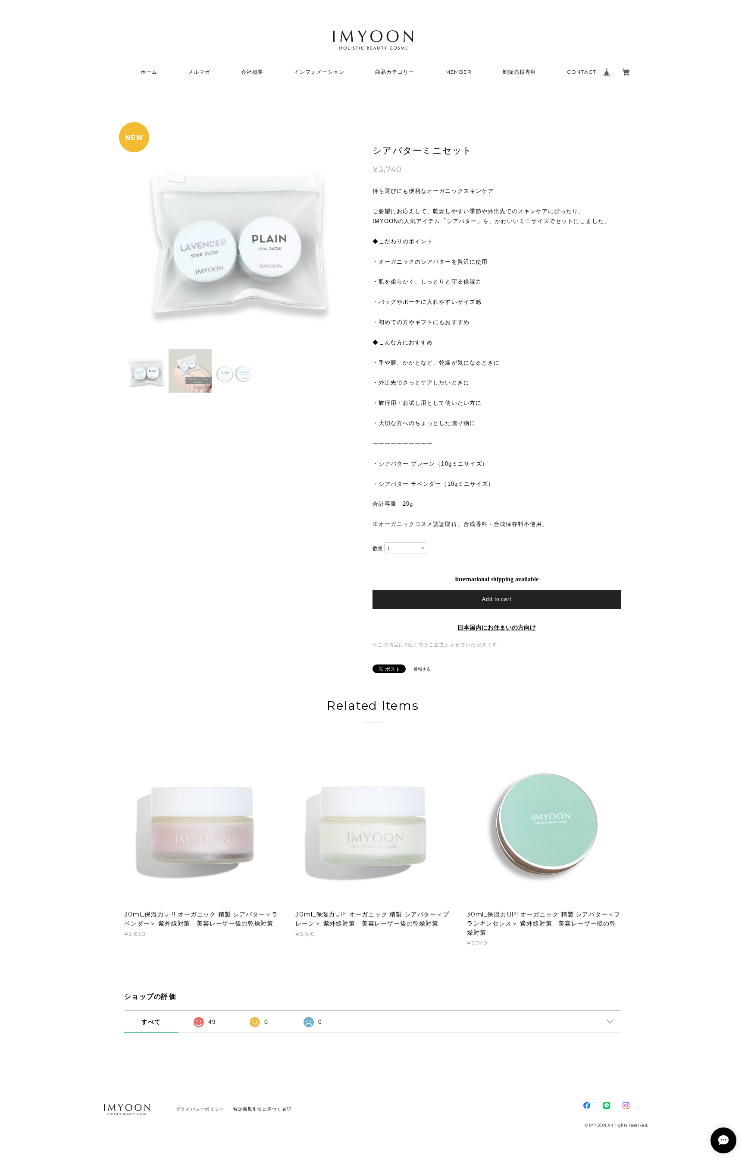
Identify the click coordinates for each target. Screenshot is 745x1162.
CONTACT (581, 72)
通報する (422, 669)
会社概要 (252, 72)
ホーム (149, 72)
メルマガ (199, 72)
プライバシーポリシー (200, 1109)
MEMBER (458, 72)
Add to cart (497, 599)
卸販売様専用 (519, 72)
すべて (151, 1021)
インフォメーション (319, 72)
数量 (377, 548)
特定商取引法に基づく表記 (262, 1109)
